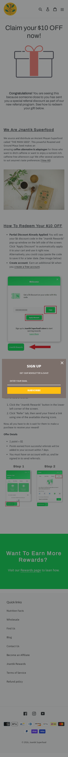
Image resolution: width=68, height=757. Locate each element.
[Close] (62, 363)
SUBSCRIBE (34, 390)
